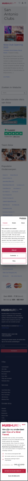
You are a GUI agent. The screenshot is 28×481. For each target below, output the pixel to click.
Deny (14, 261)
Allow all (14, 250)
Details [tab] (14, 223)
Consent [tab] (5, 223)
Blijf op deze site (14, 475)
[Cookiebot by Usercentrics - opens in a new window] (19, 219)
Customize (13, 255)
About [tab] (23, 223)
